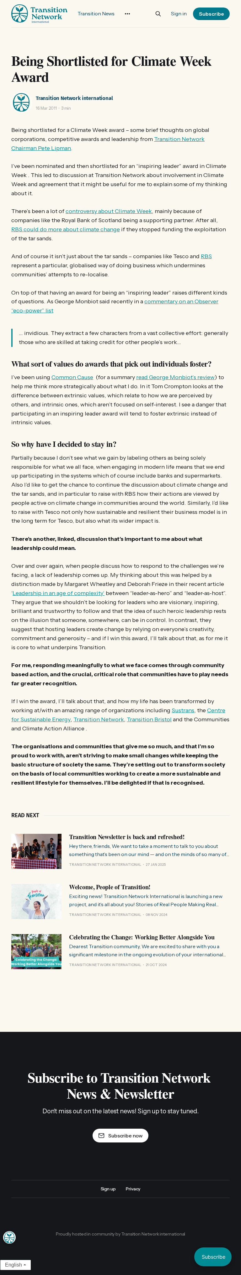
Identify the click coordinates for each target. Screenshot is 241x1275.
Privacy (133, 1189)
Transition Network (98, 719)
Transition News (96, 13)
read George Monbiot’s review (175, 377)
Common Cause (72, 377)
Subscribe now (125, 1135)
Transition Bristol (149, 719)
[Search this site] (158, 13)
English (13, 1264)
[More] (127, 13)
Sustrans (183, 710)
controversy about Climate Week (109, 211)
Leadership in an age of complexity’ (58, 593)
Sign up (108, 1189)
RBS (206, 256)
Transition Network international (74, 98)
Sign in (179, 13)
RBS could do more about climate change (65, 229)
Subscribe (211, 14)
